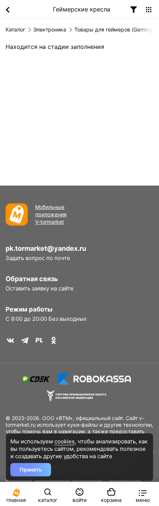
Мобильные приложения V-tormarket (51, 214)
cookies (64, 441)
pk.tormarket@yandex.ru (46, 248)
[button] (143, 494)
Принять (31, 469)
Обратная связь (32, 279)
